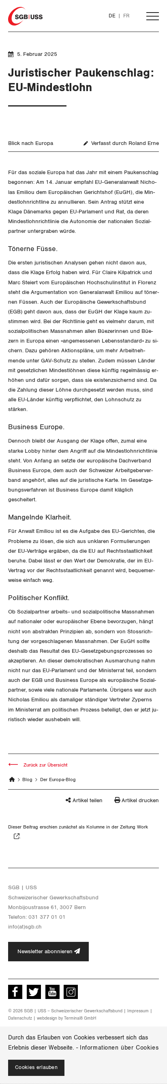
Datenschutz (20, 1018)
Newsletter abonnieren (45, 951)
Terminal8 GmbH (80, 1018)
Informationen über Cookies (119, 1048)
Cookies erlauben (36, 1067)
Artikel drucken (140, 800)
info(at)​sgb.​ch (25, 927)
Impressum (138, 1011)
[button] (72, 804)
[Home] (12, 779)
